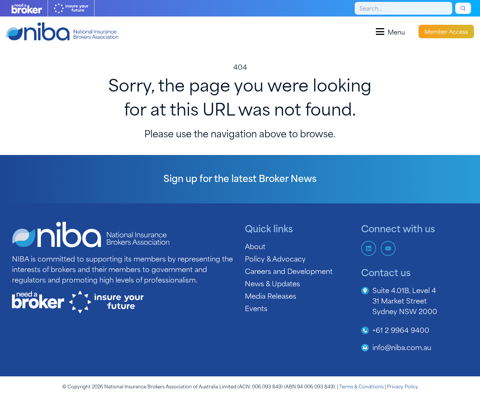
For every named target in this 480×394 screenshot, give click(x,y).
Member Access (446, 31)
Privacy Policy (402, 386)
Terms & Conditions (361, 386)
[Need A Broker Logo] (27, 8)
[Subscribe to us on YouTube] (388, 248)
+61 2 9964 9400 (400, 329)
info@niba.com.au (401, 346)
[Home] (62, 31)
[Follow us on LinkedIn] (368, 248)
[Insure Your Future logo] (71, 8)
